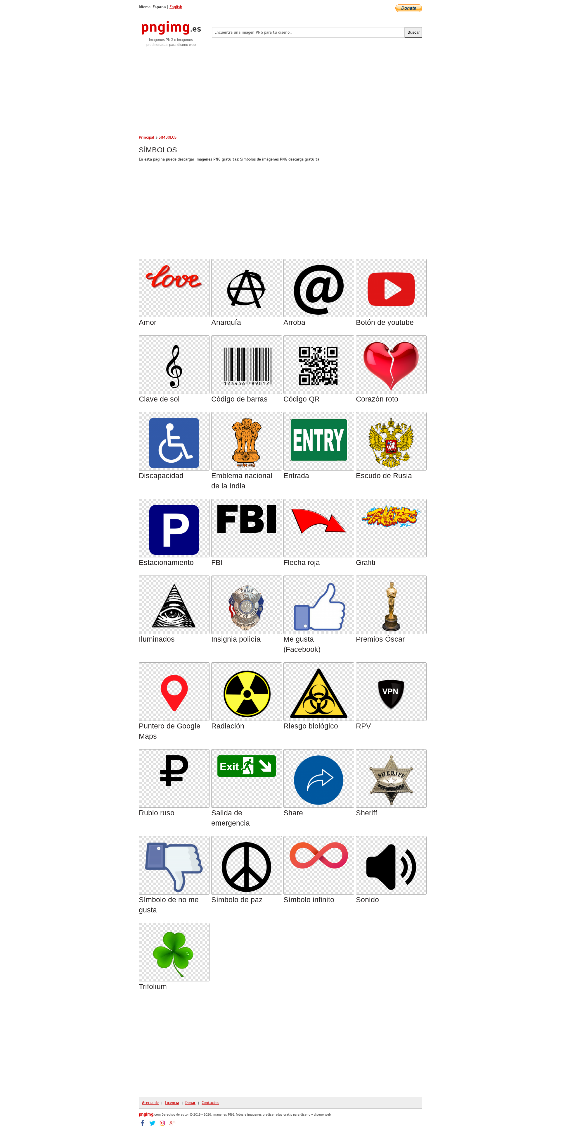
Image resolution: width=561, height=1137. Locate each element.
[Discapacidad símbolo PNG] (174, 439)
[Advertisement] (280, 88)
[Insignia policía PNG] (247, 603)
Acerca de (150, 1102)
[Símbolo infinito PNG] (319, 852)
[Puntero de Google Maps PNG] (174, 690)
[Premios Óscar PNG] (391, 603)
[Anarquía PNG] (246, 286)
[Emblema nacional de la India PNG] (247, 439)
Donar (190, 1102)
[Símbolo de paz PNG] (246, 863)
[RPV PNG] (391, 690)
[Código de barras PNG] (246, 363)
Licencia (172, 1102)
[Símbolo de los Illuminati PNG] (174, 603)
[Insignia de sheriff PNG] (391, 776)
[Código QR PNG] (319, 363)
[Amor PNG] (174, 273)
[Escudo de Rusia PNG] (391, 439)
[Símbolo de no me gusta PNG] (174, 863)
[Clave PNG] (174, 363)
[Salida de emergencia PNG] (246, 762)
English (175, 6)
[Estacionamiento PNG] (174, 526)
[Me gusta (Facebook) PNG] (319, 603)
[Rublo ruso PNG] (174, 767)
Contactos (210, 1102)
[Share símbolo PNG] (319, 776)
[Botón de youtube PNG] (391, 286)
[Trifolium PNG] (174, 950)
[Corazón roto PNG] (391, 363)
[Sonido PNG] (391, 863)
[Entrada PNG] (319, 436)
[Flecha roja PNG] (319, 518)
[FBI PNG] (246, 515)
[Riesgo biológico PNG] (318, 690)
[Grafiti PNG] (391, 512)
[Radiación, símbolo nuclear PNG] (246, 690)
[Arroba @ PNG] (319, 286)
